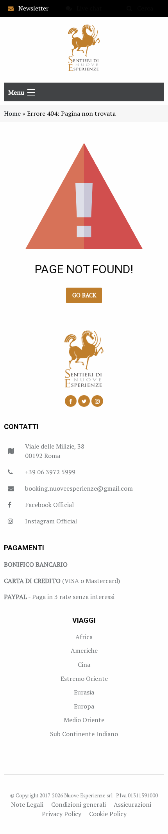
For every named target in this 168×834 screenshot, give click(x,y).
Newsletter (31, 8)
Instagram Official (51, 521)
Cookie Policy (108, 813)
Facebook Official (49, 504)
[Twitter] (84, 401)
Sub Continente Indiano (84, 734)
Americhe (84, 650)
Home (12, 113)
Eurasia (84, 692)
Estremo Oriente (84, 678)
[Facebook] (71, 401)
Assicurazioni (132, 804)
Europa (84, 706)
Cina (84, 664)
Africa (84, 637)
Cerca (142, 8)
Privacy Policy (61, 813)
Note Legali (27, 804)
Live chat (87, 8)
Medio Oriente (84, 720)
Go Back (84, 295)
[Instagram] (97, 401)
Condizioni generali (78, 804)
